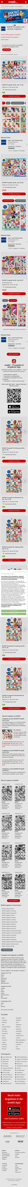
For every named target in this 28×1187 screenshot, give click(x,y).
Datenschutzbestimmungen (19, 571)
